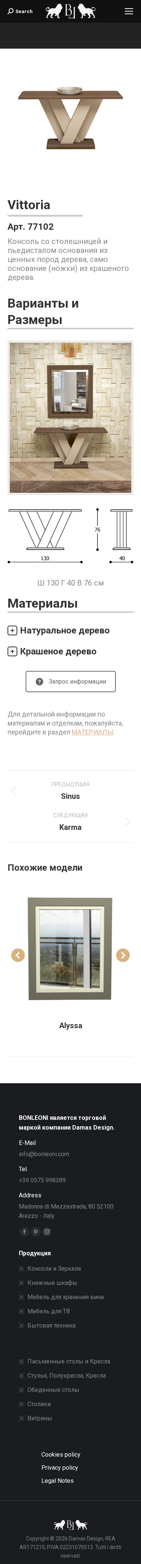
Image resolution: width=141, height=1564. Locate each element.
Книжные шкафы (52, 1282)
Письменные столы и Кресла (68, 1361)
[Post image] (70, 948)
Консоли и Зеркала (54, 1268)
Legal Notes (57, 1480)
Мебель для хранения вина (65, 1297)
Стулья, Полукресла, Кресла (66, 1375)
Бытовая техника (51, 1325)
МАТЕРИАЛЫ (92, 732)
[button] (18, 955)
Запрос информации (77, 681)
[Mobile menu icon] (128, 11)
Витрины (39, 1418)
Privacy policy (59, 1467)
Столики (39, 1404)
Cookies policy (60, 1454)
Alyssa (70, 1025)
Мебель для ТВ (48, 1311)
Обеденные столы (53, 1389)
